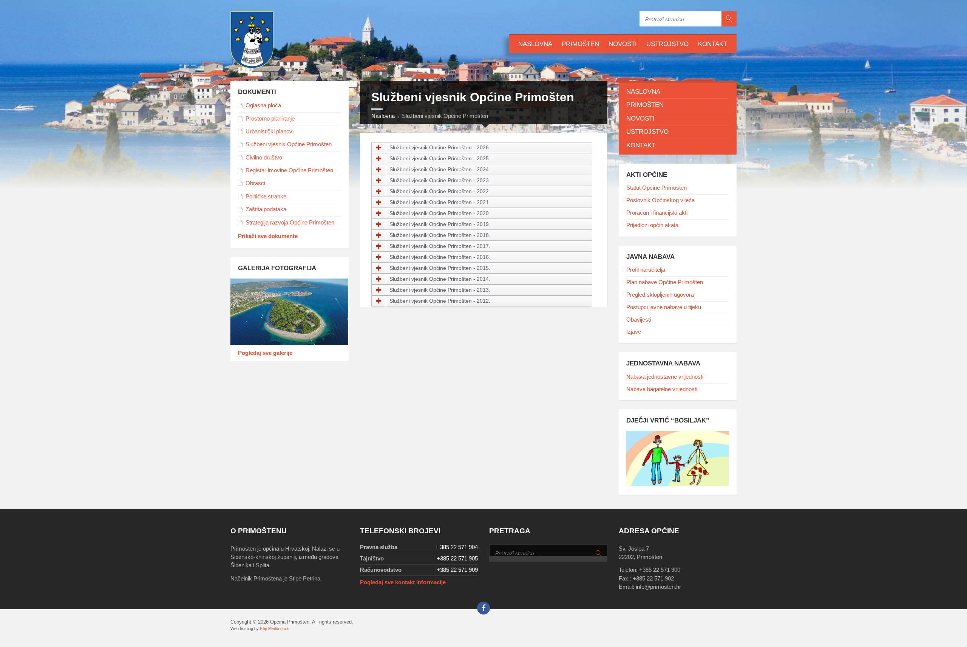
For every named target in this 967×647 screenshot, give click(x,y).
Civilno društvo (264, 158)
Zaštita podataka (266, 209)
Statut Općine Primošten (656, 188)
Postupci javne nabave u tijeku (663, 307)
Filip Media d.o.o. (275, 628)
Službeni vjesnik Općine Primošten (289, 144)
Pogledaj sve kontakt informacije (403, 582)
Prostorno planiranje (270, 119)
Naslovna (535, 44)
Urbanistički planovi (269, 131)
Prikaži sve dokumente (268, 236)
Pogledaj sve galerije (265, 353)
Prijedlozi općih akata (652, 225)
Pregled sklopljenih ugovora (660, 295)
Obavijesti (638, 320)
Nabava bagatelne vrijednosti (661, 389)
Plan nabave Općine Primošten (664, 282)
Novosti (623, 44)
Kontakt (712, 44)
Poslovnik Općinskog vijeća (660, 200)
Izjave (633, 332)
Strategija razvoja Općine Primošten (290, 223)
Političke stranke (266, 196)
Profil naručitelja (645, 270)
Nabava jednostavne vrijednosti (664, 377)
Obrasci (255, 183)
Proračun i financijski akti (656, 213)
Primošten (580, 44)
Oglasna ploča (263, 105)
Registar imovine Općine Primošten (289, 170)
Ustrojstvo (667, 44)
